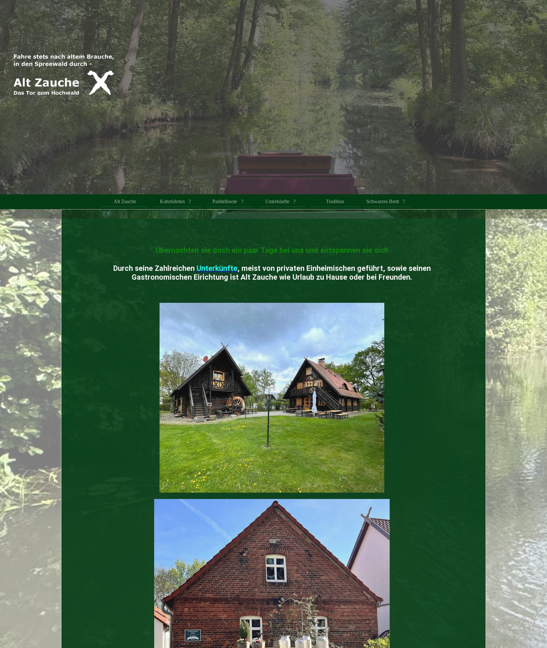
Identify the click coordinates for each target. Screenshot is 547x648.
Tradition (335, 201)
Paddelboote (224, 201)
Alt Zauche (125, 201)
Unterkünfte (277, 201)
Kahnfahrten (172, 201)
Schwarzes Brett (382, 201)
